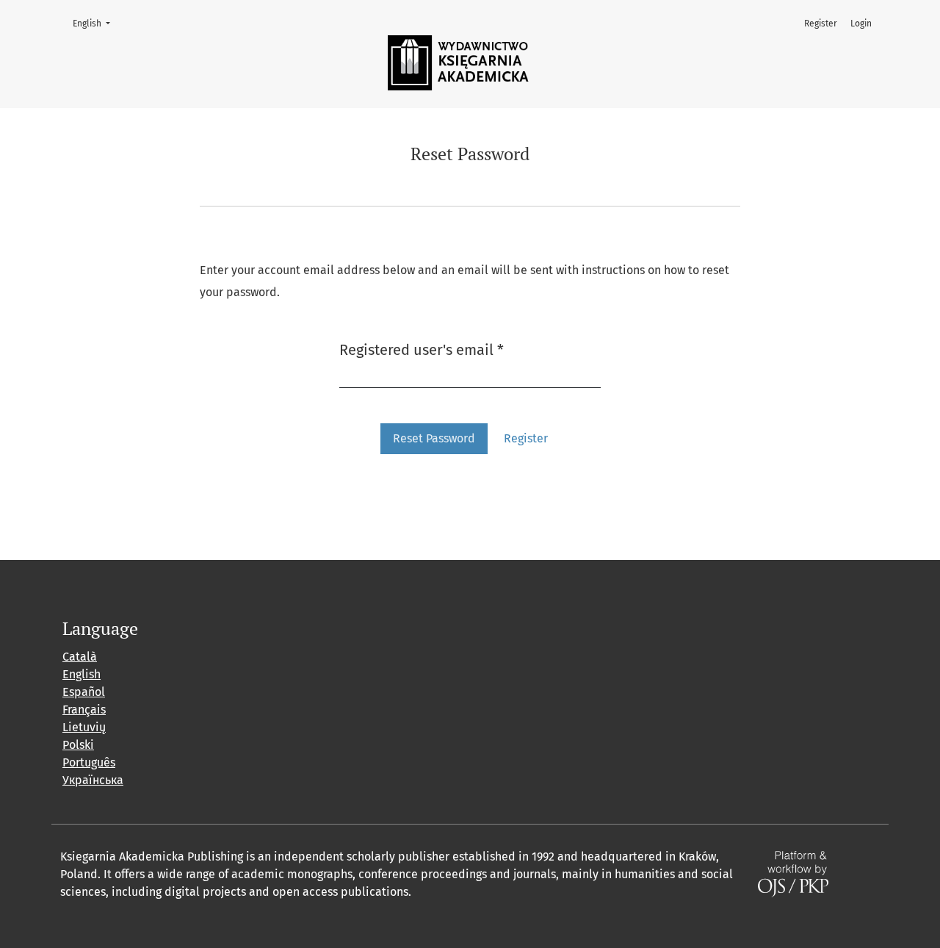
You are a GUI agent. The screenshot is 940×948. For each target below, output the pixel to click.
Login (861, 23)
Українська (92, 780)
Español (83, 692)
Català (79, 657)
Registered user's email (421, 349)
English (96, 23)
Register (820, 23)
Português (88, 762)
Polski (78, 745)
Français (84, 710)
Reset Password (434, 438)
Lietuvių (84, 727)
